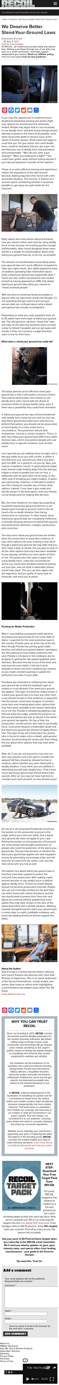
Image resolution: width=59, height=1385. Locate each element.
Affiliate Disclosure (9, 1346)
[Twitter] (23, 1340)
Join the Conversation (12, 44)
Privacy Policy (7, 1356)
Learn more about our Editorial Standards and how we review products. (30, 1145)
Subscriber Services (10, 1351)
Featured (13, 19)
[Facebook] (3, 1340)
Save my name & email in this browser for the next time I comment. (30, 1327)
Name (8, 1310)
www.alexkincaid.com (13, 994)
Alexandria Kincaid (12, 38)
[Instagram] (8, 1340)
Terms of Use (6, 1361)
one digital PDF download (35, 1223)
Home (4, 19)
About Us (4, 1343)
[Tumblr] (18, 1340)
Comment (10, 1285)
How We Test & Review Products (16, 1348)
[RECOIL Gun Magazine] (18, 6)
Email (8, 1318)
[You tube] (13, 1340)
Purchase (4, 1358)
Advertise (4, 1353)
